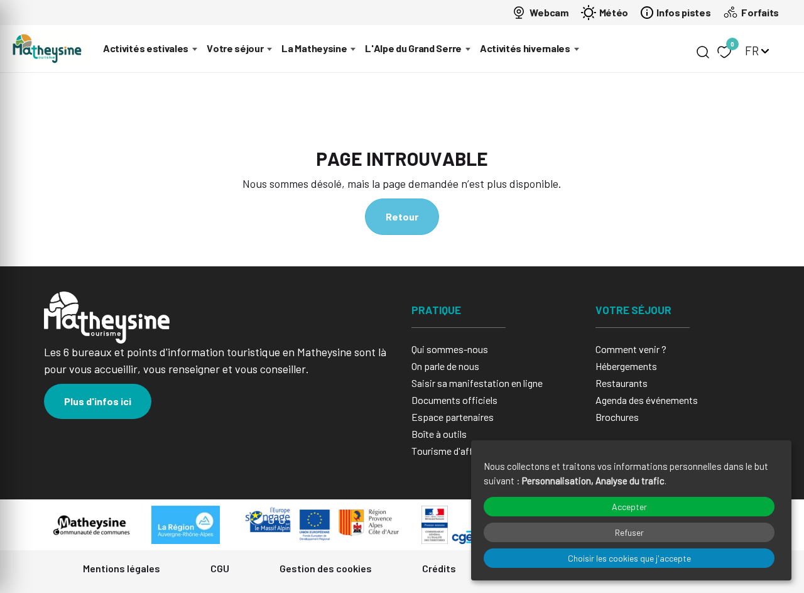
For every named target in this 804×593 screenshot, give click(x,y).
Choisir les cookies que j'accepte (629, 558)
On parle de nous (445, 366)
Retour (402, 216)
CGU (219, 568)
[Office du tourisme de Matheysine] (47, 48)
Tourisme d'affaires (452, 451)
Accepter (629, 506)
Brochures (617, 417)
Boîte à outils (439, 434)
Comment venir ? (630, 349)
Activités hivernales (525, 48)
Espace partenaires (452, 417)
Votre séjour (235, 48)
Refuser (629, 532)
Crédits (439, 568)
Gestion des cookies (326, 568)
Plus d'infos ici (97, 401)
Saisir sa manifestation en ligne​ (477, 383)
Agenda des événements (646, 400)
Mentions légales (121, 568)
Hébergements (626, 366)
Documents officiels (454, 400)
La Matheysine (314, 48)
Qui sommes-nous (449, 349)
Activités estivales (145, 48)
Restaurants (621, 383)
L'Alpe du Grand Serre (413, 48)
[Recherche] (702, 52)
